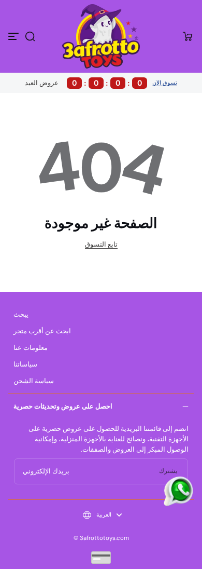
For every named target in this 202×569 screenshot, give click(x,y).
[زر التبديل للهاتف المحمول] (14, 36)
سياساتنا (25, 364)
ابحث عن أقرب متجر (42, 331)
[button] (30, 36)
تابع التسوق (101, 244)
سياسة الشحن (33, 381)
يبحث (20, 314)
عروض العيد (83, 82)
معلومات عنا (30, 348)
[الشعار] (101, 36)
